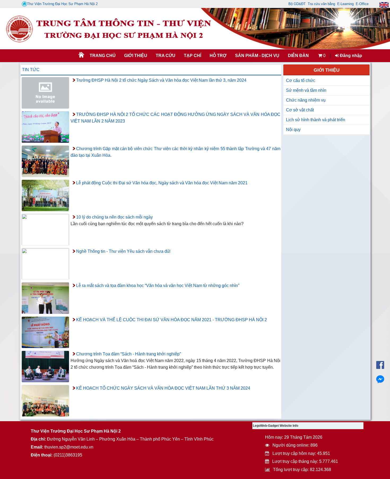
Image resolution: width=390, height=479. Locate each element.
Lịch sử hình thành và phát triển (315, 119)
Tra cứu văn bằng (321, 4)
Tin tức (31, 69)
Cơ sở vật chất (300, 110)
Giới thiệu (135, 55)
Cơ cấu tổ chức (300, 80)
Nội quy (293, 129)
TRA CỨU (165, 55)
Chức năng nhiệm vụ (306, 100)
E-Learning (345, 4)
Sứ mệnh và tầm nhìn (306, 90)
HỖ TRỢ (218, 55)
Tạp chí (192, 55)
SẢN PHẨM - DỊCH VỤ (256, 55)
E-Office (362, 4)
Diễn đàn (298, 55)
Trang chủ (103, 55)
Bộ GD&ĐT (297, 4)
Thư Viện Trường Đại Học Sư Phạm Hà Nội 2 (62, 4)
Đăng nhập (350, 55)
